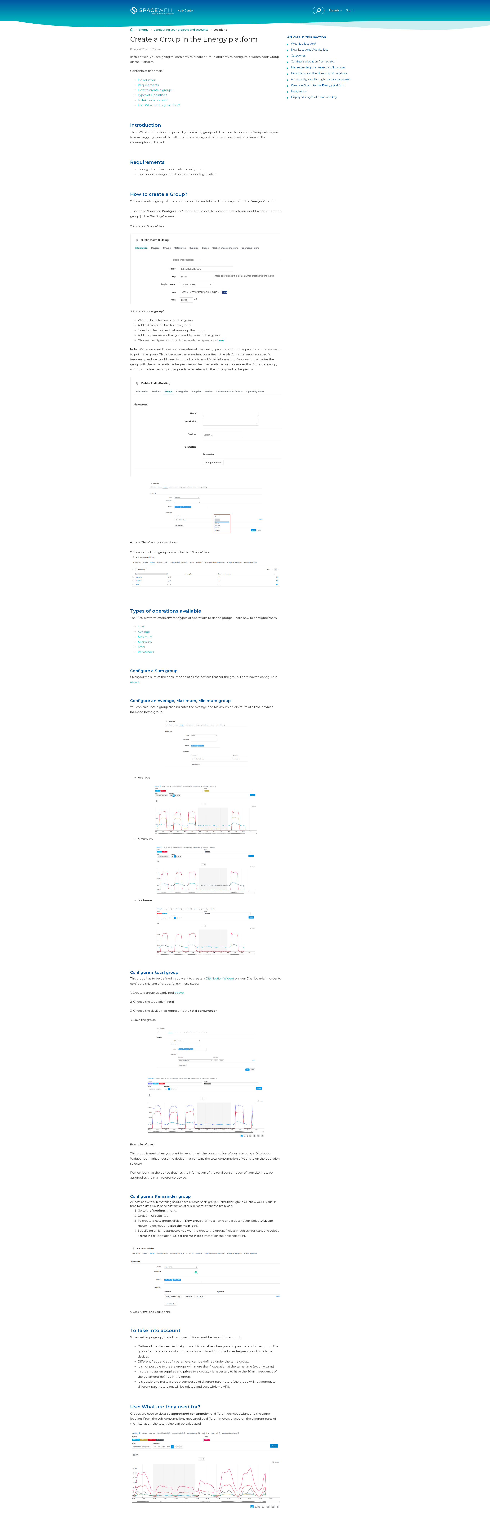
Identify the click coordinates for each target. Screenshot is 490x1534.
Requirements (148, 85)
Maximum (145, 637)
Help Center (131, 29)
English (334, 10)
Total (141, 647)
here (220, 340)
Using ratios (298, 91)
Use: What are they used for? (159, 105)
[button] (318, 10)
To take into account (153, 100)
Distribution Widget (220, 978)
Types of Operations (152, 95)
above (134, 682)
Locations (220, 29)
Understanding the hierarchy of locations (318, 67)
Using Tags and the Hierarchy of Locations (319, 73)
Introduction (147, 80)
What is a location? (303, 43)
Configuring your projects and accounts (181, 29)
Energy (143, 29)
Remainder (146, 652)
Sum (141, 627)
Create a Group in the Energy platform (318, 85)
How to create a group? (155, 90)
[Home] (152, 10)
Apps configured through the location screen (321, 79)
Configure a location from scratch (313, 61)
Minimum (145, 642)
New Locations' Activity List (309, 49)
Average (144, 632)
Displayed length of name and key (314, 97)
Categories (298, 55)
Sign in (350, 10)
